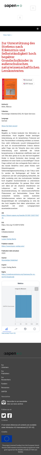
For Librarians (5, 366)
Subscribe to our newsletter (17, 401)
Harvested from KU (9, 333)
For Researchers (5, 378)
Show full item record (9, 126)
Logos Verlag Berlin (9, 239)
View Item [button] (7, 35)
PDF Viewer (29, 84)
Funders (4, 384)
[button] (36, 289)
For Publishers (5, 372)
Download (28, 80)
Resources (5, 388)
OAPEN (4, 392)
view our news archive (15, 404)
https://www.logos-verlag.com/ (13, 246)
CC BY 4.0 (30, 427)
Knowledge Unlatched (10, 260)
